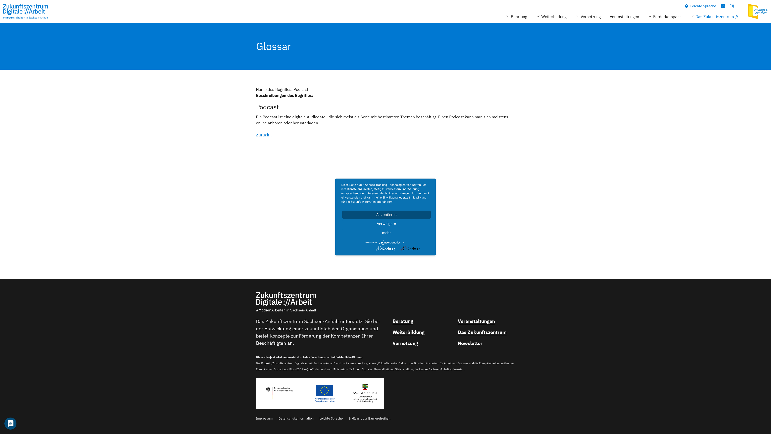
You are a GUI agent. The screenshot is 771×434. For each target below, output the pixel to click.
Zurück (262, 135)
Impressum (264, 418)
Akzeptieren (386, 215)
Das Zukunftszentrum (482, 332)
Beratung (403, 321)
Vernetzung (405, 343)
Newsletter (470, 343)
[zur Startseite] (25, 11)
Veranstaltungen (476, 321)
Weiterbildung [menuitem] (554, 16)
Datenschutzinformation (296, 418)
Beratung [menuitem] (519, 16)
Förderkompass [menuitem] (667, 16)
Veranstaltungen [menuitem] (624, 16)
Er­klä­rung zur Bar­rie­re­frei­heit (370, 418)
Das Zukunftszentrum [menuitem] (715, 16)
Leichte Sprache (703, 6)
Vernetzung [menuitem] (591, 16)
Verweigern (386, 224)
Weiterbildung (408, 332)
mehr (386, 233)
